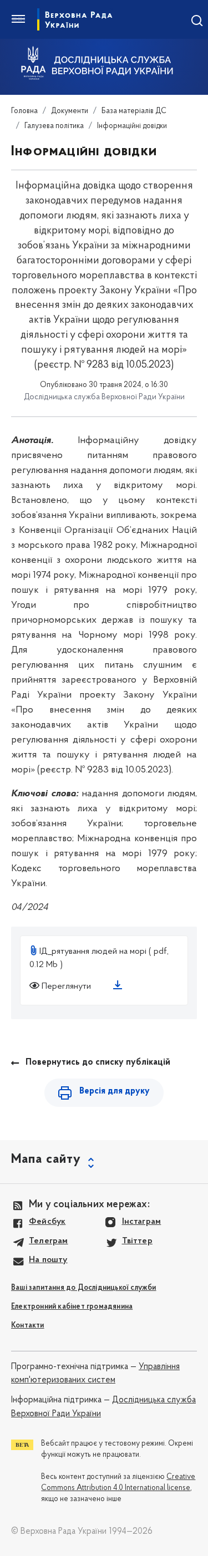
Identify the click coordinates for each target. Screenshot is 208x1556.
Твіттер (137, 1241)
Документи (69, 111)
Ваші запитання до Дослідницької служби (83, 1288)
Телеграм (48, 1241)
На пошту (48, 1259)
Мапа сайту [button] (46, 1159)
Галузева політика (54, 126)
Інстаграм (141, 1221)
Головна (24, 111)
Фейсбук (47, 1221)
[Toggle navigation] (18, 19)
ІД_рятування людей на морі (93, 951)
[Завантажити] (120, 987)
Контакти (27, 1325)
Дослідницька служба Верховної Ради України (75, 19)
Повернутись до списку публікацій (98, 1062)
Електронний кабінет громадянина (72, 1307)
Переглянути (66, 986)
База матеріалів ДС (134, 111)
